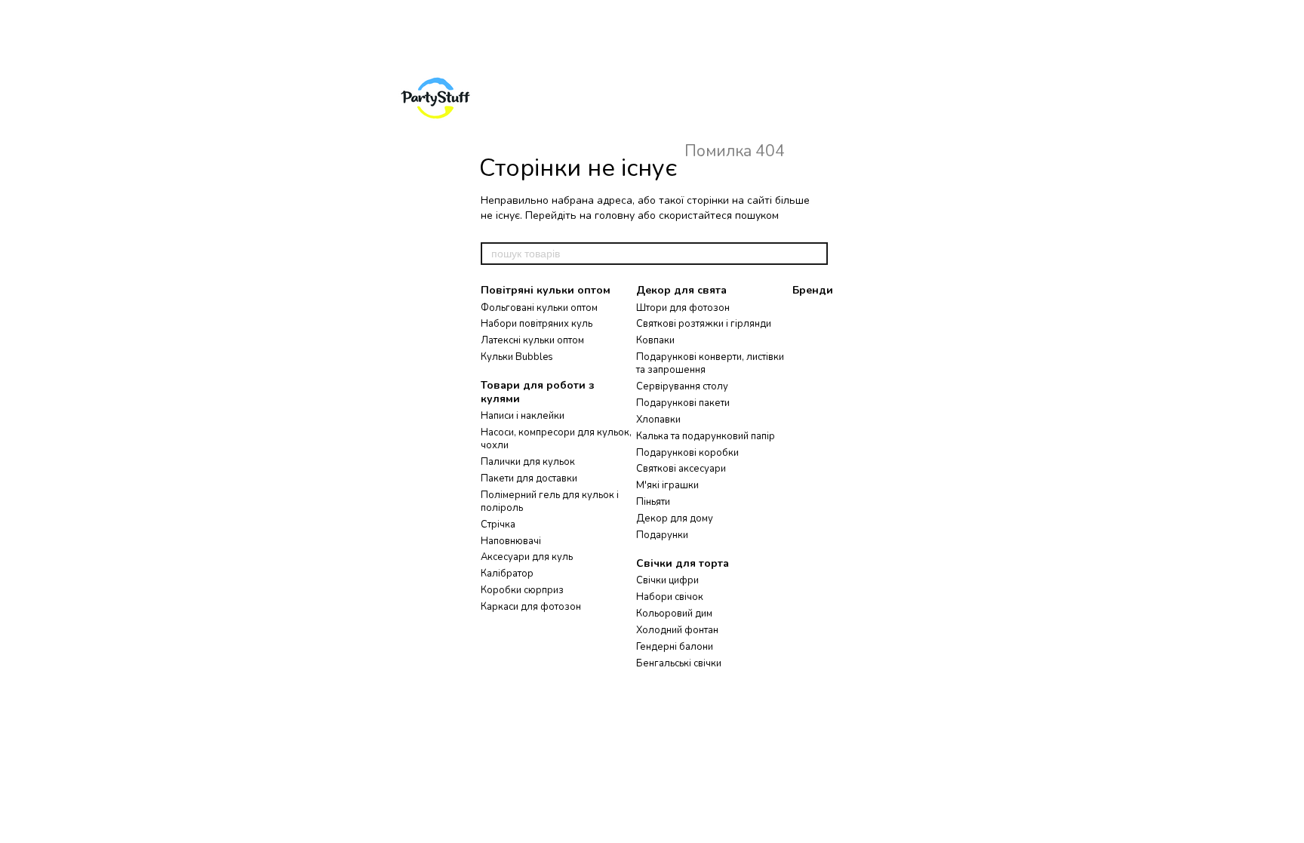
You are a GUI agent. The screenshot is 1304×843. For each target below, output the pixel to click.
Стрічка (498, 524)
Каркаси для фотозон (531, 607)
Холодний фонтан (677, 630)
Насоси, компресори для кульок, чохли (556, 439)
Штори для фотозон (683, 308)
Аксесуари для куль (527, 557)
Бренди (812, 290)
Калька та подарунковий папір (705, 436)
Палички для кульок (528, 462)
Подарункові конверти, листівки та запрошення (710, 363)
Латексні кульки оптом (532, 340)
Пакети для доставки (529, 478)
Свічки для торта (682, 563)
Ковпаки (655, 340)
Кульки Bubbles (517, 357)
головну (615, 215)
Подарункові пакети (683, 403)
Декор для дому (674, 518)
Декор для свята (681, 290)
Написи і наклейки (522, 416)
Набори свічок (669, 597)
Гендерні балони (674, 647)
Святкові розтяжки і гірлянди (703, 324)
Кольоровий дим (674, 613)
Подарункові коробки (687, 453)
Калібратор (507, 573)
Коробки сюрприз (522, 590)
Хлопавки (658, 419)
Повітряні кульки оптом (545, 290)
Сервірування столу (682, 386)
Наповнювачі (511, 541)
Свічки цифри (667, 580)
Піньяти (653, 502)
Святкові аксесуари (681, 468)
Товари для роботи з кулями (538, 392)
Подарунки (662, 535)
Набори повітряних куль (536, 324)
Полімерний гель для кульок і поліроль (550, 501)
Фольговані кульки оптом (539, 308)
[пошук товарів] (816, 253)
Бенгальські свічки (678, 663)
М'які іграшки (667, 485)
